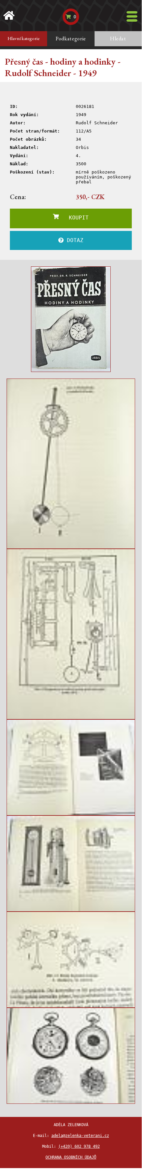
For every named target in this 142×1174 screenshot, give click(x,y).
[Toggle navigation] (132, 16)
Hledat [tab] (118, 38)
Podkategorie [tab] (71, 38)
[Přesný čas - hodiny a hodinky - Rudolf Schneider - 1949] (71, 319)
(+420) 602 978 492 (79, 1146)
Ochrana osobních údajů (70, 1157)
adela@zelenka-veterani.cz (80, 1135)
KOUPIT (74, 218)
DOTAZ (73, 240)
